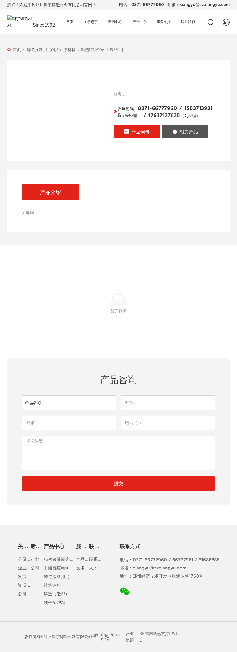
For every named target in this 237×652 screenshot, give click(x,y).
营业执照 (130, 636)
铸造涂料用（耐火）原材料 (51, 50)
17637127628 (164, 115)
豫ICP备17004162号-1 (107, 636)
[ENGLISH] (226, 21)
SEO (141, 636)
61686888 (209, 560)
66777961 (182, 560)
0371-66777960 (147, 5)
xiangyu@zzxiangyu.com (204, 5)
